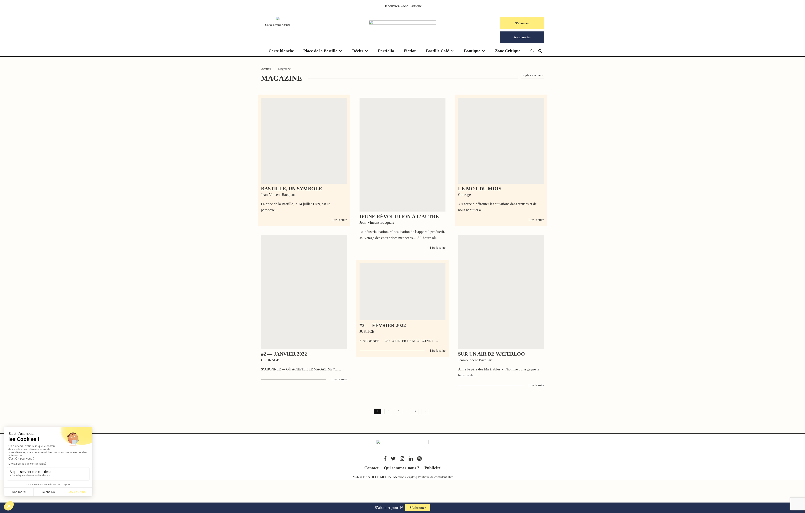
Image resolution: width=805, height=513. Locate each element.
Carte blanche (281, 50)
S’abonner (522, 23)
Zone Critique (411, 6)
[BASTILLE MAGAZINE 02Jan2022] (304, 292)
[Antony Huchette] (501, 292)
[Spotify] (419, 458)
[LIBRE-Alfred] (402, 155)
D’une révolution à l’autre (399, 216)
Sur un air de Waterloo (491, 354)
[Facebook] (385, 458)
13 (415, 411)
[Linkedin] (410, 458)
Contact (371, 467)
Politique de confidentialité (435, 477)
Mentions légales (404, 477)
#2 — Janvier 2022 (284, 354)
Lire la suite (339, 220)
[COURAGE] (501, 141)
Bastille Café (437, 50)
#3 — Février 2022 (383, 325)
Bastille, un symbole (291, 188)
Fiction (410, 50)
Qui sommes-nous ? (401, 467)
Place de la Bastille (320, 50)
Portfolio (386, 50)
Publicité (433, 467)
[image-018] (304, 141)
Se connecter (522, 37)
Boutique (472, 50)
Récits (357, 50)
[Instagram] (402, 458)
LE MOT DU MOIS (479, 188)
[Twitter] (393, 458)
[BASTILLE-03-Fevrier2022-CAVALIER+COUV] (402, 291)
